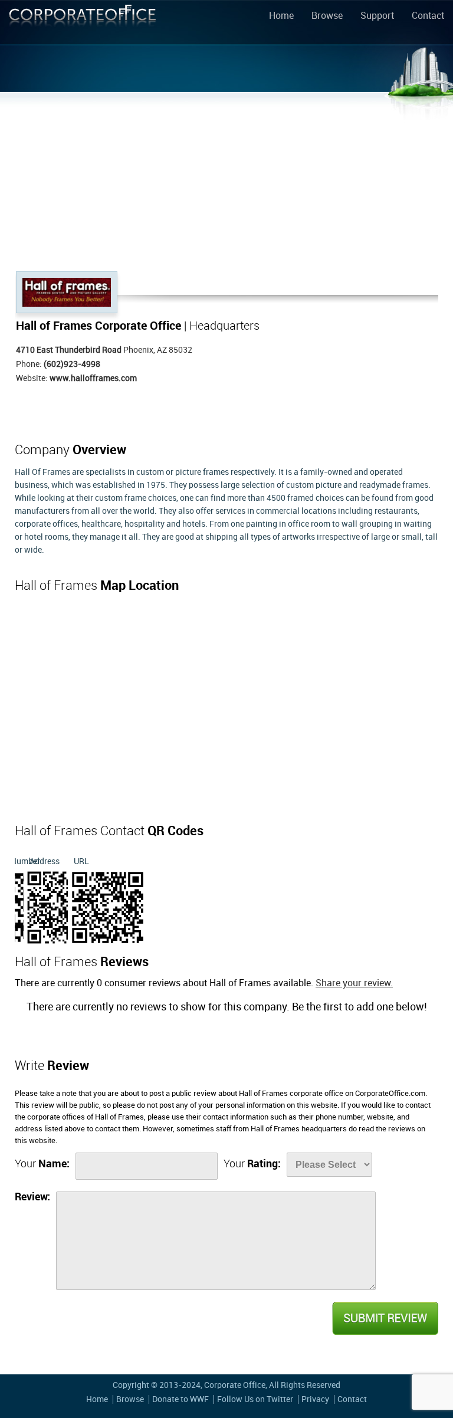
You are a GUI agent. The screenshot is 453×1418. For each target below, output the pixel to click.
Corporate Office (82, 24)
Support (377, 16)
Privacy (315, 1399)
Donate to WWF (180, 1399)
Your (42, 1164)
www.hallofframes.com (93, 378)
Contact (428, 16)
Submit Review (384, 1318)
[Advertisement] (226, 182)
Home (281, 16)
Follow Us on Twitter (255, 1399)
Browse (327, 16)
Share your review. (354, 984)
